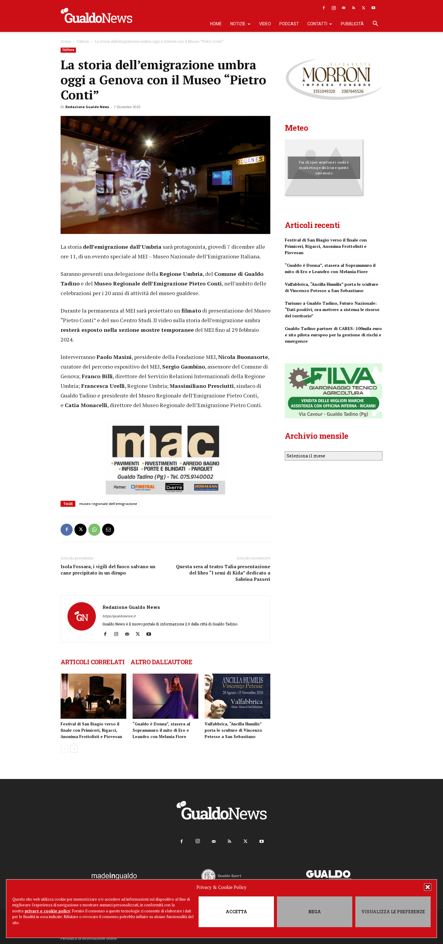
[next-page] (74, 748)
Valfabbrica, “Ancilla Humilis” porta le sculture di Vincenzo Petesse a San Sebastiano (233, 730)
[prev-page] (64, 748)
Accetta (236, 911)
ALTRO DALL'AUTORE (161, 662)
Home (216, 23)
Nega (314, 911)
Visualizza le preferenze (393, 911)
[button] (428, 887)
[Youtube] (373, 8)
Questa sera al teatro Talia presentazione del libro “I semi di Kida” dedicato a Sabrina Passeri (223, 572)
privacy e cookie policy (47, 911)
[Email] (108, 530)
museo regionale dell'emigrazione (108, 503)
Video (265, 23)
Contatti (317, 23)
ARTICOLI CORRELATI (92, 662)
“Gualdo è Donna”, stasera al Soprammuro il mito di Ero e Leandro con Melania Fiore (161, 730)
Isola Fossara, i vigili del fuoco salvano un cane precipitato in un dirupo (108, 569)
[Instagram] (333, 8)
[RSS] (353, 8)
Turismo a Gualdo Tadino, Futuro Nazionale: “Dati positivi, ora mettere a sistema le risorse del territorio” (332, 309)
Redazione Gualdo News (87, 106)
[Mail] (343, 8)
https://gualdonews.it (119, 616)
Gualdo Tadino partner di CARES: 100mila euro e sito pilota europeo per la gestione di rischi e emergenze (333, 335)
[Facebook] (323, 8)
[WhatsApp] (94, 530)
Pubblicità (352, 23)
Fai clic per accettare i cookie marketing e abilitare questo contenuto (324, 167)
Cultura (83, 41)
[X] (363, 8)
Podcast (289, 23)
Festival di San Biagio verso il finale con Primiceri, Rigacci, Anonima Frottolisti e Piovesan (91, 730)
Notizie (238, 23)
